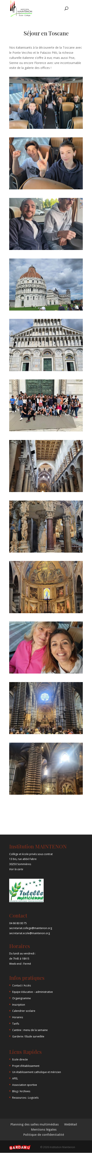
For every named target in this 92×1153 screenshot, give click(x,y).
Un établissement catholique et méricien (36, 1072)
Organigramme (21, 998)
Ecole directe (20, 1059)
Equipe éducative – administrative (32, 992)
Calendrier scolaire (23, 1011)
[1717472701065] (46, 189)
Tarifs (15, 1023)
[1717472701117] (46, 371)
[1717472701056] (46, 129)
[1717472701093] (46, 310)
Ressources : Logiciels (25, 1097)
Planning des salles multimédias (34, 1124)
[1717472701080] (46, 250)
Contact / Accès (21, 985)
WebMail (70, 1124)
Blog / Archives (21, 1091)
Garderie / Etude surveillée (28, 1036)
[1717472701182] (46, 552)
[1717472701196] (46, 613)
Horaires (17, 1017)
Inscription (18, 1004)
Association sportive (24, 1085)
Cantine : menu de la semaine (30, 1030)
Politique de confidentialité (43, 1135)
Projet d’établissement (25, 1066)
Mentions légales (43, 1129)
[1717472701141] (46, 492)
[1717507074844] (46, 795)
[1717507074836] (46, 734)
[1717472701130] (46, 431)
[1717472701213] (46, 673)
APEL (15, 1078)
